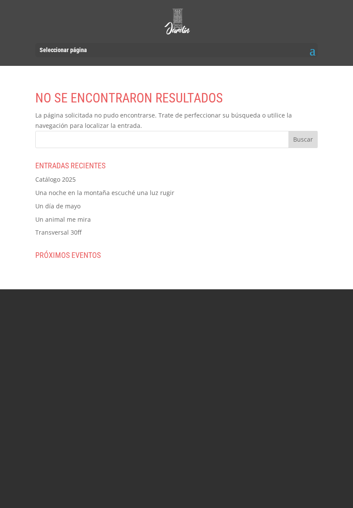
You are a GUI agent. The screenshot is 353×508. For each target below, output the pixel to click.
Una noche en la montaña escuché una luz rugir (104, 193)
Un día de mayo (58, 206)
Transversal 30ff (58, 232)
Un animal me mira (63, 219)
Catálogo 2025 (55, 179)
